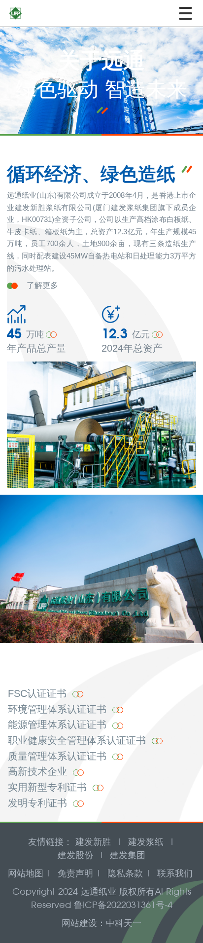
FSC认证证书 (38, 693)
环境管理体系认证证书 (58, 709)
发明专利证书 (39, 803)
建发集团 (127, 855)
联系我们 (175, 873)
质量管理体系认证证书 (58, 756)
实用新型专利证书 (49, 787)
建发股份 (75, 855)
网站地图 (25, 873)
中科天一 (123, 923)
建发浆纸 (146, 841)
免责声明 (75, 873)
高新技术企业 (39, 771)
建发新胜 (93, 841)
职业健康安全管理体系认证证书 (78, 740)
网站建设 (79, 923)
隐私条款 (125, 873)
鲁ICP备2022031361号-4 (123, 905)
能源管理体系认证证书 (58, 724)
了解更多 (42, 285)
